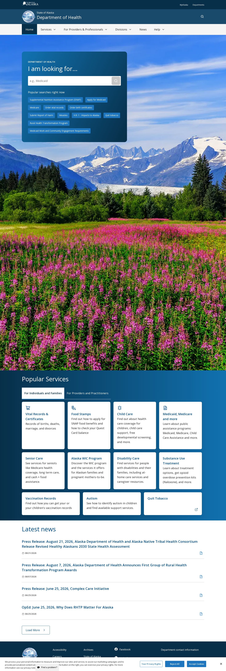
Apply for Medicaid (96, 99)
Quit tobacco (111, 115)
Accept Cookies (196, 663)
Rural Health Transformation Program (49, 123)
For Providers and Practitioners (87, 393)
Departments (198, 5)
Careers (57, 656)
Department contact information (180, 649)
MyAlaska (184, 5)
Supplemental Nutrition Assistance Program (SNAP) (55, 99)
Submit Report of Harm (41, 115)
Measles (63, 115)
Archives (88, 649)
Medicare (34, 107)
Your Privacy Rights (151, 663)
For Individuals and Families (43, 393)
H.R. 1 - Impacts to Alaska (86, 115)
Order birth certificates (81, 107)
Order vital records (54, 107)
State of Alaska (92, 656)
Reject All (174, 663)
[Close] (221, 663)
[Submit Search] (116, 81)
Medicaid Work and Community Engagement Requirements (59, 130)
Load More (33, 630)
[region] (113, 664)
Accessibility (59, 649)
